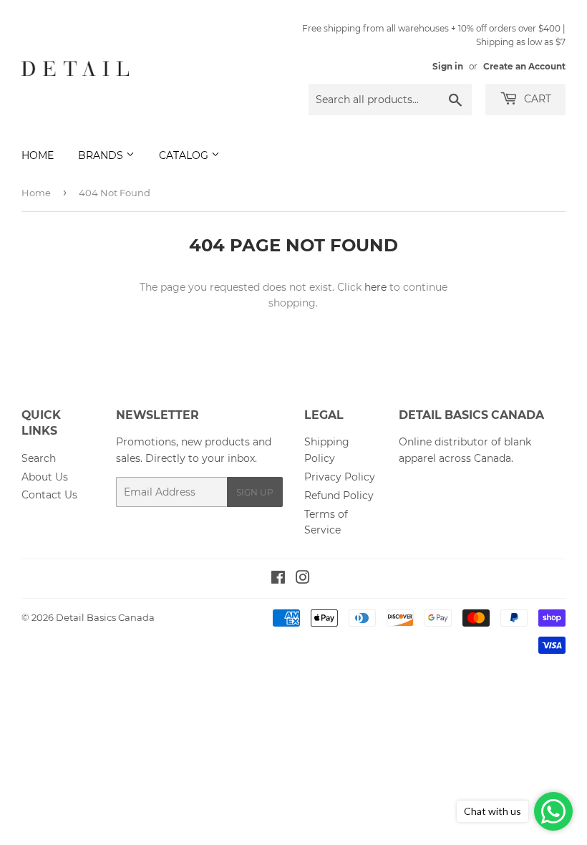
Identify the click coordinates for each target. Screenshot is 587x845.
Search (38, 458)
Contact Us (49, 494)
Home (37, 155)
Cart (536, 98)
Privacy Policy (339, 476)
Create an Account (524, 66)
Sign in (447, 66)
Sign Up (254, 492)
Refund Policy (339, 495)
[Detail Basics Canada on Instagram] (303, 579)
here (375, 287)
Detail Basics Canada (105, 617)
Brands (102, 155)
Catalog (185, 155)
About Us (44, 476)
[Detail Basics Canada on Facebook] (278, 579)
